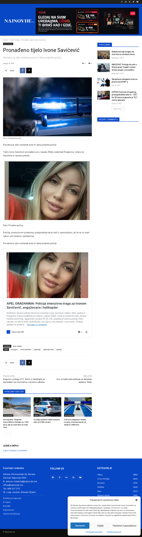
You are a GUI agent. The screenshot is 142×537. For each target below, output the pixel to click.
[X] (129, 2)
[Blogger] (53, 477)
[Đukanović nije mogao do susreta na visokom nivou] (103, 54)
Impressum (8, 510)
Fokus (36, 415)
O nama (6, 502)
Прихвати (80, 525)
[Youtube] (137, 2)
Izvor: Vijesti (17, 346)
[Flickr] (66, 477)
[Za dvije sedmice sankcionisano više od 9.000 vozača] (47, 407)
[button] (136, 500)
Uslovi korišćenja (11, 513)
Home (5, 40)
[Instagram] (125, 2)
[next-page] (9, 434)
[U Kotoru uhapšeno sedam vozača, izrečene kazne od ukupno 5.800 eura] (78, 407)
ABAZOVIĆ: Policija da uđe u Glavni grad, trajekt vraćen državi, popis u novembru (124, 67)
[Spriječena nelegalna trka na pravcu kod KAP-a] (103, 82)
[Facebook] (122, 2)
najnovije (37, 349)
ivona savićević (25, 349)
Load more (117, 109)
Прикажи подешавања (124, 525)
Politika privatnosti (114, 532)
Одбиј (100, 525)
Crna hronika (15, 40)
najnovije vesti (48, 349)
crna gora (14, 349)
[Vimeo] (133, 2)
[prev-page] (5, 434)
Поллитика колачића (94, 532)
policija (59, 349)
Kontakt (6, 506)
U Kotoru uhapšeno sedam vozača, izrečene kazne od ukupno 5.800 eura (75, 422)
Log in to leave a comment (15, 450)
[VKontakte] (80, 477)
